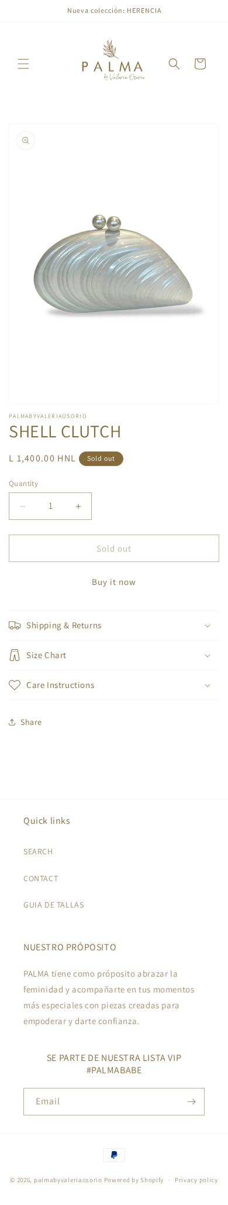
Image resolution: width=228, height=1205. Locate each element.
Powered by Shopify (134, 1180)
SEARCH (38, 851)
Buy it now (114, 581)
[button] (23, 64)
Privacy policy (196, 1180)
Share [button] (31, 722)
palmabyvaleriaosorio (68, 1180)
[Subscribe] (191, 1101)
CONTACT (40, 878)
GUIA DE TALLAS (53, 904)
